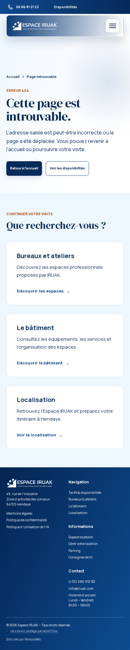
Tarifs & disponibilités (84, 492)
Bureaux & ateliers (82, 499)
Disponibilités (65, 7)
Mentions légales (19, 513)
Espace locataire (80, 537)
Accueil (13, 76)
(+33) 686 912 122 (81, 581)
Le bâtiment (77, 506)
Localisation (77, 513)
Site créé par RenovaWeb (23, 639)
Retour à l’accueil (24, 168)
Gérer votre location (83, 543)
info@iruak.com (80, 588)
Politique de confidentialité (26, 520)
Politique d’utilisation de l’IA (27, 527)
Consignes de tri (80, 557)
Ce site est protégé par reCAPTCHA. (34, 631)
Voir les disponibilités (67, 168)
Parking (74, 550)
